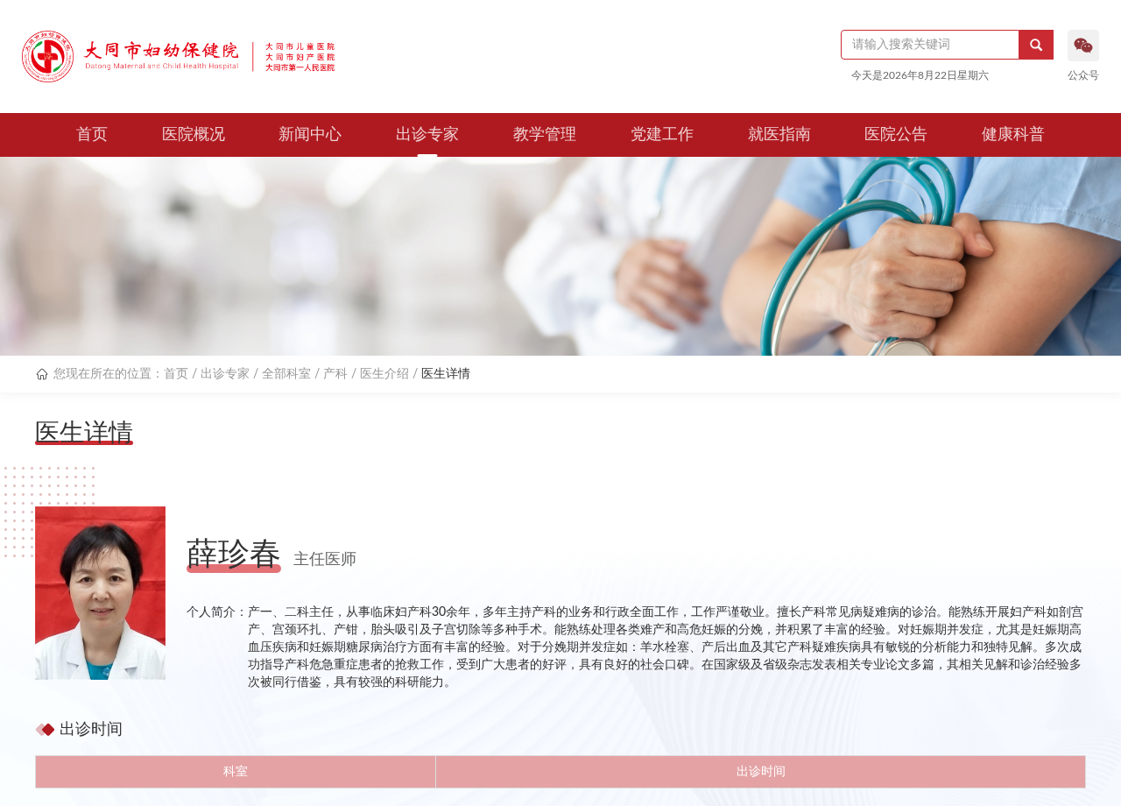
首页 (92, 135)
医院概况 (193, 135)
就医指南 (779, 135)
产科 (335, 374)
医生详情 (445, 374)
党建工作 (662, 135)
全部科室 (286, 374)
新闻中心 (310, 135)
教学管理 (544, 135)
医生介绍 (384, 374)
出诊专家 (427, 135)
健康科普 (1013, 135)
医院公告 (895, 135)
